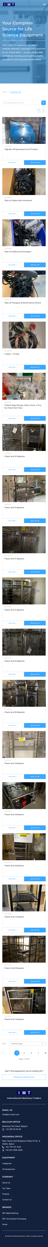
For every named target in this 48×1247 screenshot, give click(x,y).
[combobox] (27, 1044)
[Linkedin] (11, 1241)
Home (5, 92)
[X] (36, 1241)
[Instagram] (24, 1241)
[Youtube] (17, 1241)
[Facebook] (30, 1241)
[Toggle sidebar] (44, 4)
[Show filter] (39, 111)
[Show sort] (44, 111)
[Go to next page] (38, 1053)
